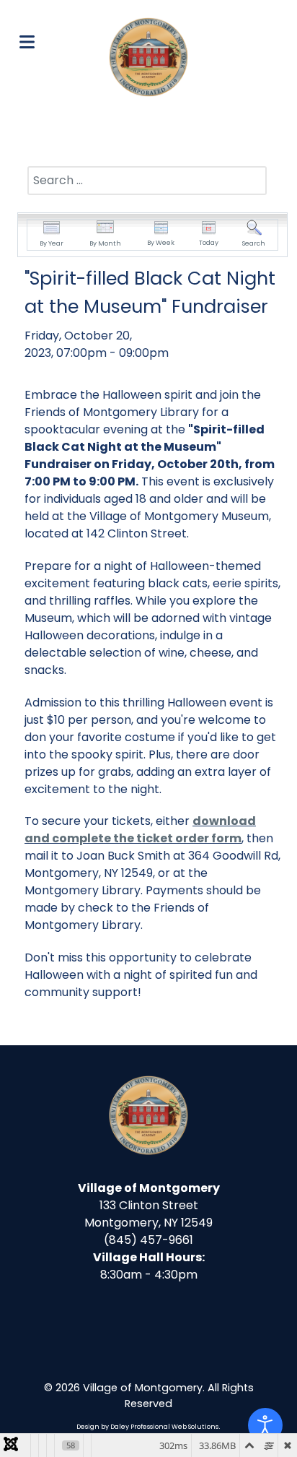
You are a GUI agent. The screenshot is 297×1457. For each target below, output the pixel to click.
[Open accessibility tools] (265, 1425)
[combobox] (147, 180)
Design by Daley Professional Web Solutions (147, 1426)
